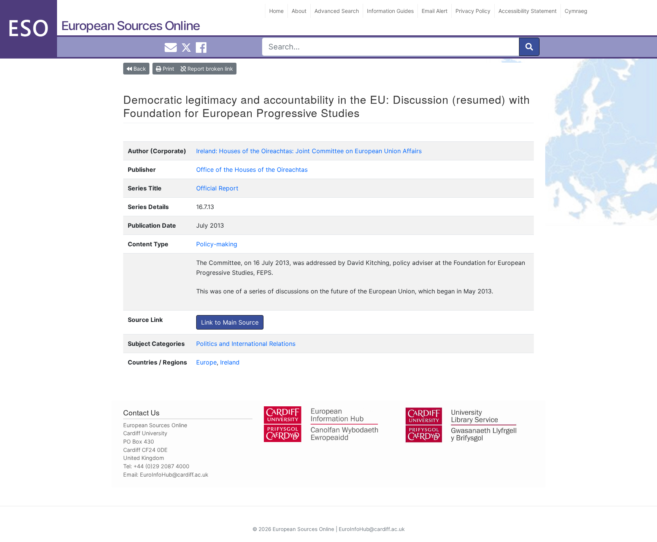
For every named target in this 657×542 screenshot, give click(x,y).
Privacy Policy (472, 11)
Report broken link (209, 68)
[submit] (529, 47)
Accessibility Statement (527, 11)
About (299, 11)
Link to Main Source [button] (230, 322)
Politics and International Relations (245, 343)
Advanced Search (336, 11)
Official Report (217, 188)
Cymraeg (576, 11)
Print (167, 68)
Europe (206, 362)
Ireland (230, 362)
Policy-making (216, 244)
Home (276, 11)
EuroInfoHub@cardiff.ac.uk (174, 474)
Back (139, 68)
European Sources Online (130, 25)
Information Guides (390, 11)
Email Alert (435, 11)
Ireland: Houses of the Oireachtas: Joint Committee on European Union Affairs (309, 151)
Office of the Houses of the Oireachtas (252, 169)
